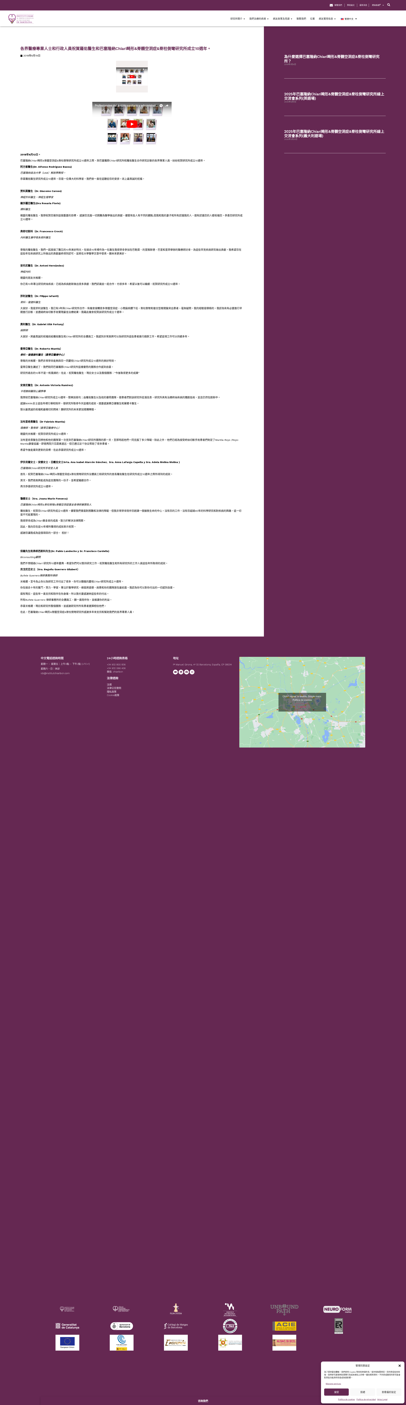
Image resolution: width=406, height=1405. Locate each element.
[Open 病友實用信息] (335, 19)
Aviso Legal (382, 1399)
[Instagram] (192, 672)
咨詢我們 (203, 1400)
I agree (302, 706)
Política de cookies (346, 1399)
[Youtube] (175, 672)
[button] (399, 1365)
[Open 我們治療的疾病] (268, 19)
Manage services (333, 1383)
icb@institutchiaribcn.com (55, 673)
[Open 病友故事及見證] (291, 19)
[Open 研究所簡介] (244, 19)
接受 (336, 1392)
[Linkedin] (181, 672)
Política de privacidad (366, 1399)
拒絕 (362, 1392)
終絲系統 (376, 5)
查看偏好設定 (389, 1392)
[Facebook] (186, 672)
